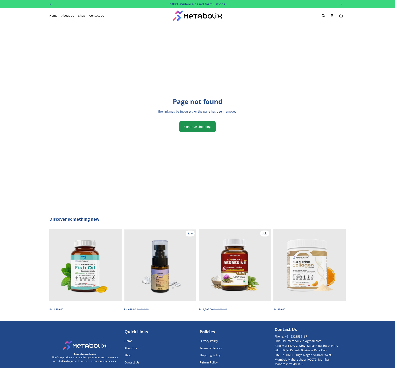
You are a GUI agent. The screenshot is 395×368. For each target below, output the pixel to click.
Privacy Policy (209, 341)
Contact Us (131, 362)
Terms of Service (211, 348)
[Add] (115, 295)
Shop (127, 355)
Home (128, 341)
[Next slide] (115, 265)
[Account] (332, 15)
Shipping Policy (210, 355)
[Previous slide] (55, 265)
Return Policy (209, 362)
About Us (130, 348)
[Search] (323, 15)
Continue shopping (197, 127)
